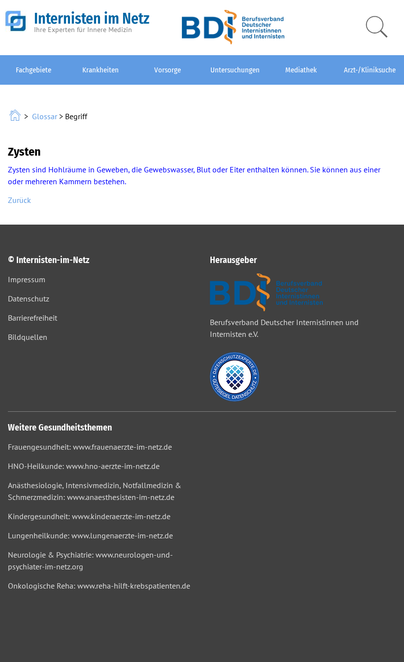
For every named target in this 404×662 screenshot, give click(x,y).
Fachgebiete (33, 70)
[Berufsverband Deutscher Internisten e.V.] (233, 41)
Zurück (19, 200)
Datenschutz (28, 298)
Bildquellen (27, 337)
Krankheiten (100, 70)
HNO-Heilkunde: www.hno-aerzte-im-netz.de (84, 466)
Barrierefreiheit (32, 318)
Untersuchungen (235, 70)
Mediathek (301, 70)
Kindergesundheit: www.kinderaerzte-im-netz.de (89, 516)
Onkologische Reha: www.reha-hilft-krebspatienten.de (99, 586)
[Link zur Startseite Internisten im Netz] (16, 116)
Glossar (44, 116)
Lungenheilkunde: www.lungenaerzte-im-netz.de (90, 535)
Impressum (26, 279)
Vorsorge (167, 70)
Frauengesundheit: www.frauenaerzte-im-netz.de (90, 447)
